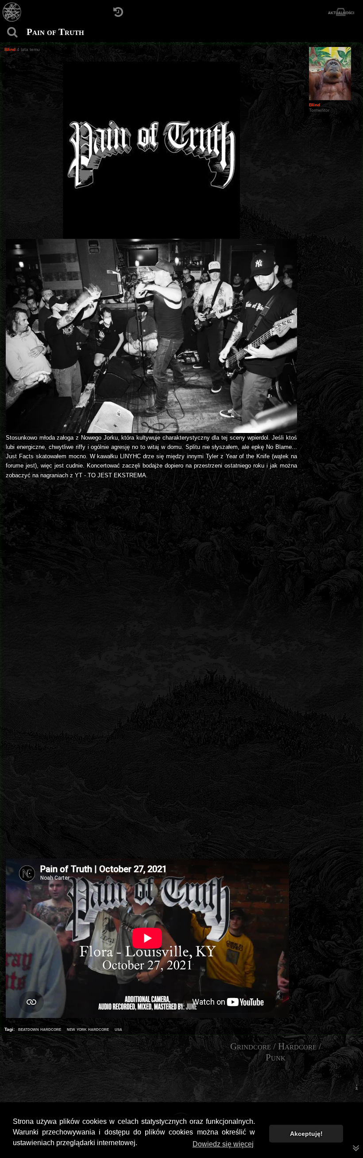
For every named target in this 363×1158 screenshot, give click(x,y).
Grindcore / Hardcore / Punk (275, 1052)
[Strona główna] (12, 12)
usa (118, 1029)
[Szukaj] (12, 32)
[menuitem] (356, 1087)
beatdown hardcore (39, 1029)
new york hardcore (88, 1029)
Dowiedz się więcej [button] (223, 1144)
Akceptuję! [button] (306, 1133)
